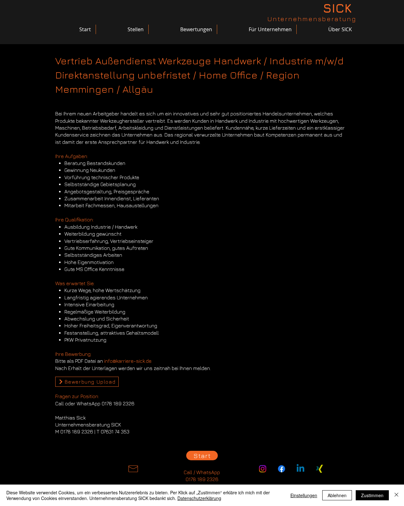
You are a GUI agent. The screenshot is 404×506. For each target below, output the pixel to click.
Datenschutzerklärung (199, 498)
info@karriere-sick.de (128, 361)
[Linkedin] (300, 469)
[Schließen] (396, 495)
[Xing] (319, 469)
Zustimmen (372, 495)
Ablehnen (337, 495)
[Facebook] (281, 469)
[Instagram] (262, 469)
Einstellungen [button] (303, 495)
